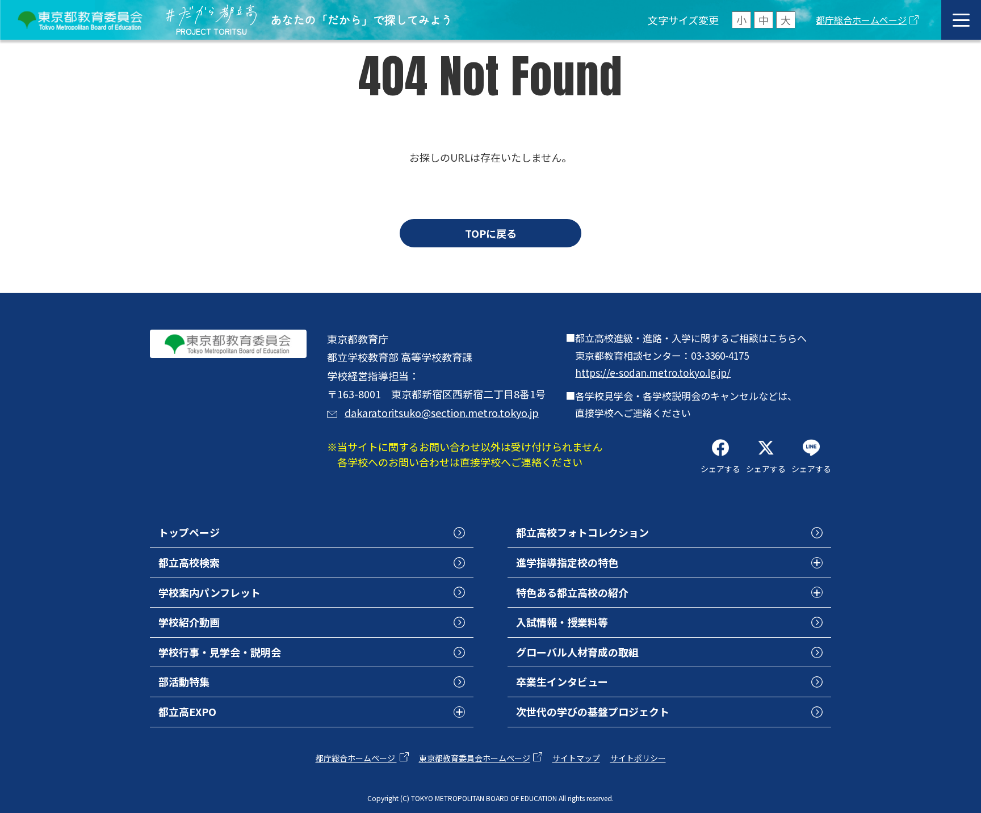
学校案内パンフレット (209, 592)
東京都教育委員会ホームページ (474, 758)
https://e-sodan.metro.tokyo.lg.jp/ (653, 372)
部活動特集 (183, 681)
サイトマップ (576, 758)
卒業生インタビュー (562, 681)
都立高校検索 (189, 562)
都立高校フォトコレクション (582, 532)
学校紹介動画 (189, 621)
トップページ (189, 532)
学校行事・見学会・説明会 (219, 651)
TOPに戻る (491, 233)
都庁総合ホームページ (861, 19)
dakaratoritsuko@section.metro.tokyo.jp (442, 412)
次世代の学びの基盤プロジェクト (592, 711)
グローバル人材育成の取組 (577, 651)
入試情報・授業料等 (562, 621)
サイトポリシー (638, 758)
